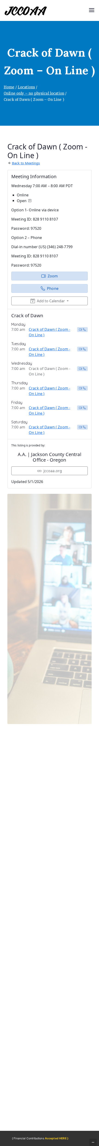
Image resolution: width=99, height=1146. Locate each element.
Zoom (53, 276)
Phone (52, 288)
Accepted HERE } (56, 1138)
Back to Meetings (26, 163)
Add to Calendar (51, 300)
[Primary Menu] (91, 10)
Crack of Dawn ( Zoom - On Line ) (49, 332)
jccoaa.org (53, 470)
